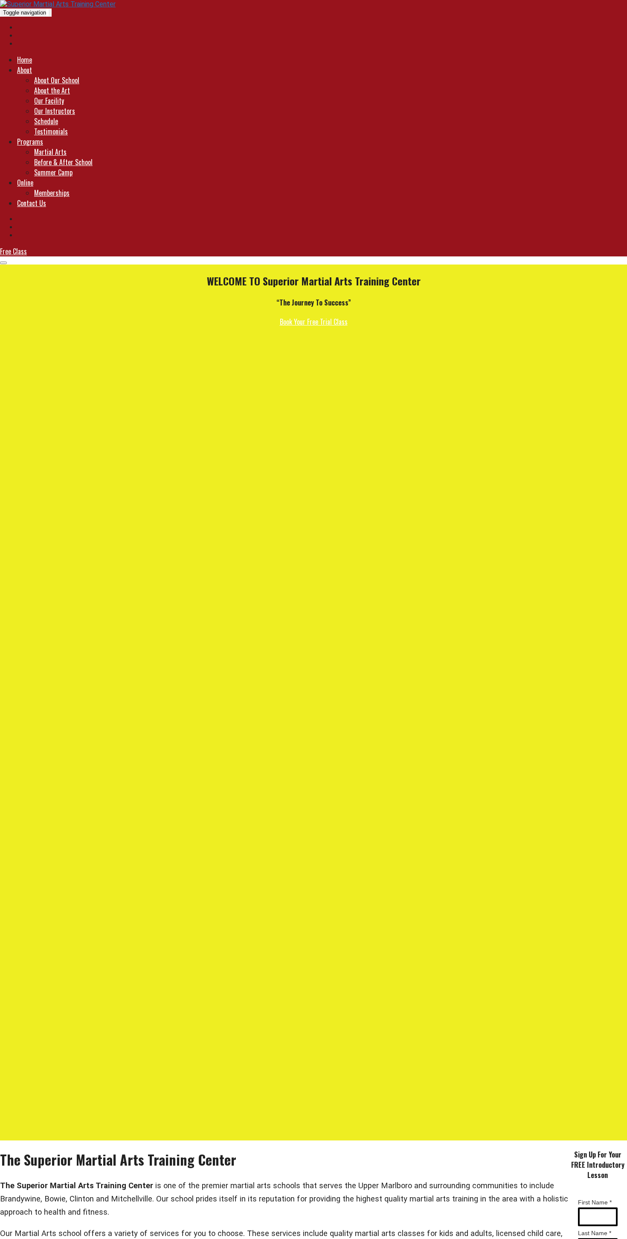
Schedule (46, 121)
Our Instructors (54, 111)
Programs (30, 142)
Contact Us (31, 203)
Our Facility (49, 101)
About (24, 70)
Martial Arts (50, 152)
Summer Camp (53, 172)
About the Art (52, 90)
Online (25, 182)
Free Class (13, 251)
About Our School (56, 80)
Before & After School (63, 162)
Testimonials (51, 131)
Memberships (52, 193)
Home (24, 60)
